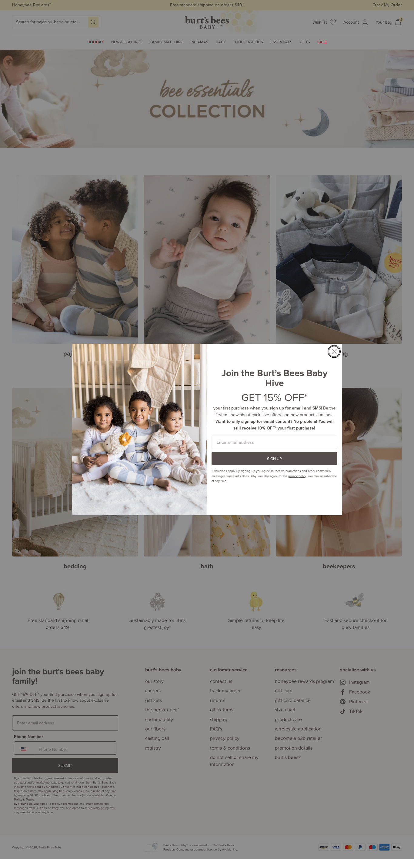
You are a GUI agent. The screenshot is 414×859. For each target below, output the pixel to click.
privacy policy (297, 476)
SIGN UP (274, 458)
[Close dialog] (334, 351)
